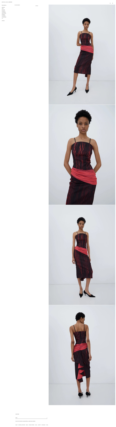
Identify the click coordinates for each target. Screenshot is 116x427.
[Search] (110, 3)
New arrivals (4, 5)
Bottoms (3, 9)
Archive (3, 20)
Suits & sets (4, 13)
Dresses (3, 7)
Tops (3, 8)
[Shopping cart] (112, 3)
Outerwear (4, 12)
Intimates (3, 14)
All (2, 18)
